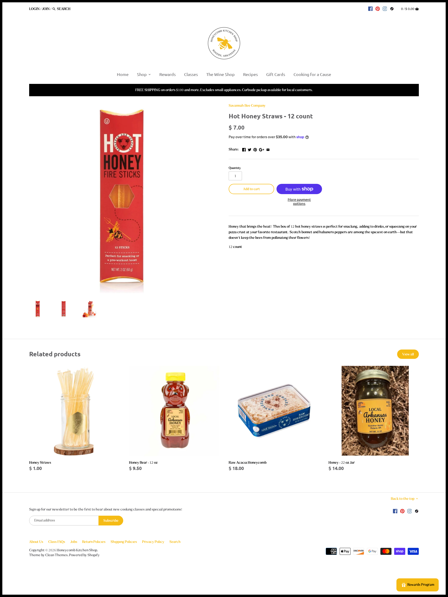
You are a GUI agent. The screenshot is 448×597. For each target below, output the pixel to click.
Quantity (235, 168)
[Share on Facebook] (244, 149)
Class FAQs (56, 542)
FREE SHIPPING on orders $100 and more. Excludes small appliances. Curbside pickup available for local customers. (224, 90)
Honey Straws (40, 462)
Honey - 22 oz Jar (342, 462)
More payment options (299, 201)
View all (408, 354)
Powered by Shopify (84, 555)
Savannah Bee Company (247, 105)
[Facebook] (370, 8)
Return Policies (93, 542)
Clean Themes (56, 555)
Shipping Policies (124, 542)
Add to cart (251, 189)
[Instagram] (385, 8)
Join (46, 9)
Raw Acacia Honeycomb (247, 462)
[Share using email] (268, 149)
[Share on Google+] (261, 149)
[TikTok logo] (392, 8)
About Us (36, 542)
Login (34, 9)
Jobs (73, 542)
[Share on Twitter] (249, 149)
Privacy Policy (153, 542)
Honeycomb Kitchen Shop (77, 550)
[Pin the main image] (255, 149)
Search (175, 542)
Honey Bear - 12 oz (143, 462)
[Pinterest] (377, 8)
